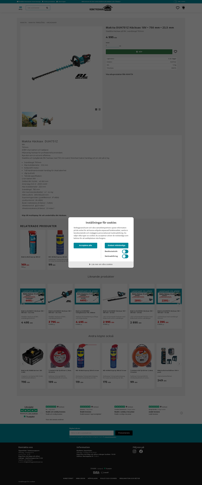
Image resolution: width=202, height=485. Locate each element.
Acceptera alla (85, 245)
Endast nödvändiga (116, 245)
